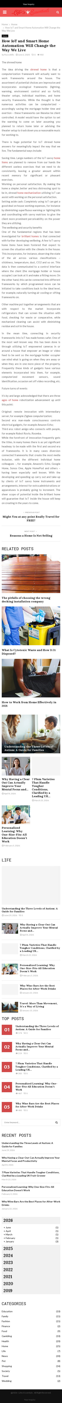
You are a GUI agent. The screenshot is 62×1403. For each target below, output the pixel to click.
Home (5, 36)
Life (4, 1351)
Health (5, 1341)
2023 (8, 1262)
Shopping (7, 1366)
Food (4, 1331)
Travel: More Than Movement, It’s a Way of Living (39, 1005)
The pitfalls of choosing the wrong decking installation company (26, 599)
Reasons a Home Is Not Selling (31, 535)
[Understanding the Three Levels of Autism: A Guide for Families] (31, 734)
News (5, 1356)
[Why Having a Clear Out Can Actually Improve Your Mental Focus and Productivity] (16, 766)
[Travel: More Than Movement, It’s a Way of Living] (10, 1007)
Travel (5, 1376)
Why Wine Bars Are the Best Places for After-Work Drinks (38, 987)
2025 (8, 1248)
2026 (8, 1220)
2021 (7, 1276)
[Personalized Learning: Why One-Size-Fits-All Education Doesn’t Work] (16, 814)
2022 (8, 1269)
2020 (8, 1283)
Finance (6, 1326)
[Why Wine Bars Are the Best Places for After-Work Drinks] (10, 989)
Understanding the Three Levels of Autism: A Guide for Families (28, 748)
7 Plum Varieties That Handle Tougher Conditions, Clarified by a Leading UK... (43, 787)
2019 (7, 1290)
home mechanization (29, 192)
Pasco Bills (9, 54)
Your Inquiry (28, 4)
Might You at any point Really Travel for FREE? (31, 518)
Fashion (6, 1321)
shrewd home (38, 69)
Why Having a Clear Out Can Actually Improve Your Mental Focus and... (16, 784)
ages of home (10, 399)
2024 (8, 1255)
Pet (4, 1361)
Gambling (7, 1336)
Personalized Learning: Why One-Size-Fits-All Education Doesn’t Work (14, 834)
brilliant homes (30, 236)
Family (5, 1316)
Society (6, 1371)
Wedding (7, 1380)
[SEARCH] (56, 1122)
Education (7, 1311)
